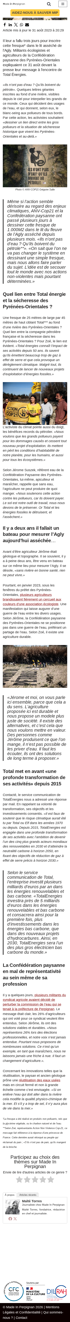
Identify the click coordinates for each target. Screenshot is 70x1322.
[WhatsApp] (21, 25)
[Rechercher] (49, 4)
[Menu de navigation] (62, 4)
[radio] (19, 1180)
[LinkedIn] (10, 25)
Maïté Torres (32, 1201)
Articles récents (27, 1195)
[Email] (27, 25)
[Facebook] (5, 25)
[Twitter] (16, 25)
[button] (35, 165)
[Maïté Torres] (12, 1213)
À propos (10, 1195)
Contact (21, 1318)
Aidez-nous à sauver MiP (35, 13)
